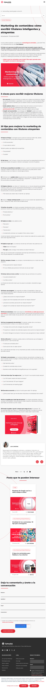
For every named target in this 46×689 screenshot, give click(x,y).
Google (14, 487)
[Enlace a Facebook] (9, 650)
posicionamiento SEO (8, 109)
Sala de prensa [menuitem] (5, 667)
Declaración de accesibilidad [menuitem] (21, 665)
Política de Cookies (39, 681)
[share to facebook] (27, 471)
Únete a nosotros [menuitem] (5, 665)
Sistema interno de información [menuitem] (22, 663)
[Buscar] (43, 15)
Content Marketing (6, 20)
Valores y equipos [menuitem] (5, 663)
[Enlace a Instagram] (5, 650)
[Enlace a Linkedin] (7, 650)
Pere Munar (31, 512)
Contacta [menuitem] (3, 670)
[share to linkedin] (30, 471)
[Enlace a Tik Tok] (14, 650)
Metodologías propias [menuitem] (6, 661)
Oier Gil (32, 574)
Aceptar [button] (24, 685)
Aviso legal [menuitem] (18, 661)
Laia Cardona (30, 543)
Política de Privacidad (7, 622)
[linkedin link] (37, 461)
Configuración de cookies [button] (12, 685)
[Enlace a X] (12, 650)
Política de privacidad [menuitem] (20, 658)
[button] (44, 2)
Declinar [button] (34, 685)
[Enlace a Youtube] (2, 650)
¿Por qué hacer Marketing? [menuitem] (7, 658)
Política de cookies (19, 668)
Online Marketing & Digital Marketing (21, 518)
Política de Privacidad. (37, 675)
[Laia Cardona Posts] (41, 461)
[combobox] (21, 15)
